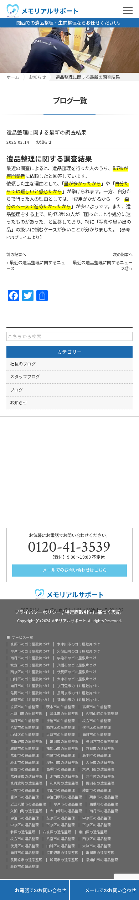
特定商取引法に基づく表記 (92, 611)
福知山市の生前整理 (62, 749)
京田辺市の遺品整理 (62, 853)
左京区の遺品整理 (60, 818)
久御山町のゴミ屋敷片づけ (78, 651)
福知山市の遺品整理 (102, 860)
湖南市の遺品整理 (64, 776)
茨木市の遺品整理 (24, 763)
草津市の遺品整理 (67, 804)
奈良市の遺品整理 (60, 755)
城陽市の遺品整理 (64, 860)
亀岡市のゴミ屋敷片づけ (30, 693)
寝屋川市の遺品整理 (62, 763)
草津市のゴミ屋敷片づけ (30, 651)
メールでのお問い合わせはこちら (74, 570)
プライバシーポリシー (38, 611)
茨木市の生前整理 (60, 707)
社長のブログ (23, 363)
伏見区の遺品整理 (24, 846)
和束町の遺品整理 (64, 783)
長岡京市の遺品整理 (26, 860)
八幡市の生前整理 (24, 728)
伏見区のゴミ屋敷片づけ (76, 672)
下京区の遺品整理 (60, 825)
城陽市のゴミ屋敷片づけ (30, 700)
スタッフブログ (25, 376)
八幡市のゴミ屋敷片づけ (76, 665)
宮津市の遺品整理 (24, 797)
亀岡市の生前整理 (64, 741)
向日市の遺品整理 (24, 853)
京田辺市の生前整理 (26, 741)
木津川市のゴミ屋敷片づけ (78, 644)
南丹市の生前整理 (24, 721)
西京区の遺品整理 (96, 839)
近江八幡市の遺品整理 (28, 804)
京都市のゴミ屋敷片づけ (30, 644)
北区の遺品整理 (22, 832)
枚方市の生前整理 (96, 721)
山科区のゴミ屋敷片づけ (30, 679)
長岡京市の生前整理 (102, 741)
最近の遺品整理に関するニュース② (103, 265)
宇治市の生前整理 (60, 721)
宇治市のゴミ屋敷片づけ (76, 658)
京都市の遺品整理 (100, 749)
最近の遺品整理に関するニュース (35, 265)
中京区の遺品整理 (96, 818)
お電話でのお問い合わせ (34, 890)
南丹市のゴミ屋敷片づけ (30, 658)
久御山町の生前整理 (102, 714)
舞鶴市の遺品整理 (24, 867)
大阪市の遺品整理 (100, 763)
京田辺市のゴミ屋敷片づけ (78, 686)
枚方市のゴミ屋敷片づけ (30, 665)
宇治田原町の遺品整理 (64, 797)
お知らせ (44, 142)
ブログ (16, 390)
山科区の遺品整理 (60, 846)
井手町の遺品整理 (100, 776)
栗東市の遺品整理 (103, 797)
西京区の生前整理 (60, 728)
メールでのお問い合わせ (104, 890)
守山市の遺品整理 (60, 790)
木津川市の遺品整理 (98, 769)
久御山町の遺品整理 (26, 811)
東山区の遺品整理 (93, 832)
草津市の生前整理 (64, 714)
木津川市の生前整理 (26, 714)
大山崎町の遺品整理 (66, 811)
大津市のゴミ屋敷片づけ (76, 679)
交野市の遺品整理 (24, 769)
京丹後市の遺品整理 (26, 776)
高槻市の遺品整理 (60, 769)
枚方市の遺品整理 (24, 839)
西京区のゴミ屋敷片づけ (30, 672)
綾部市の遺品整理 (96, 790)
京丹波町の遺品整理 (26, 783)
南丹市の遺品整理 (103, 811)
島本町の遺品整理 (96, 755)
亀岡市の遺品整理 (100, 853)
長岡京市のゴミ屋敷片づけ (78, 693)
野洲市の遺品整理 (100, 783)
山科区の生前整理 (24, 735)
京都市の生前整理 (24, 707)
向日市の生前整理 (96, 735)
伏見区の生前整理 (96, 728)
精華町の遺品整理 (103, 804)
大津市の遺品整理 (96, 846)
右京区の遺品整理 (57, 832)
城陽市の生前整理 (24, 749)
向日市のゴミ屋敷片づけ (30, 686)
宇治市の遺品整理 (24, 818)
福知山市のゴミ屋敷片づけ (78, 700)
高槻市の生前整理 (96, 707)
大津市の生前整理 (60, 735)
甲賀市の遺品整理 (24, 790)
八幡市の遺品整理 (60, 839)
